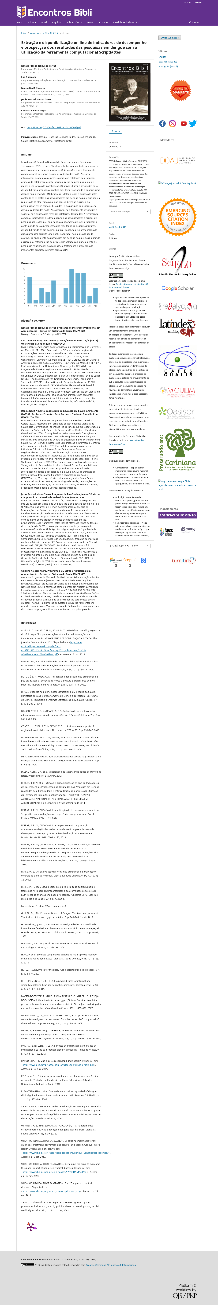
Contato (103, 22)
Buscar (195, 22)
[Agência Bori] (177, 489)
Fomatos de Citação (120, 211)
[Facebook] (162, 126)
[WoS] (177, 235)
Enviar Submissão (170, 37)
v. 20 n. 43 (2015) (51, 32)
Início (19, 22)
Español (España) (167, 61)
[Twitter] (193, 126)
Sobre (30, 22)
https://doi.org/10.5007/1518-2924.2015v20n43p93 (54, 127)
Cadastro (187, 2)
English (162, 56)
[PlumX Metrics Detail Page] (30, 1227)
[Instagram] (172, 126)
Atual (44, 22)
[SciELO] (177, 276)
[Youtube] (183, 126)
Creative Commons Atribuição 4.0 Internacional (111, 1264)
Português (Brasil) (168, 66)
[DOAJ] (177, 166)
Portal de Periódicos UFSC (126, 22)
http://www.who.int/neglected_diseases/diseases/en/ (51, 1191)
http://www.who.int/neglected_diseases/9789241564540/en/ (55, 1171)
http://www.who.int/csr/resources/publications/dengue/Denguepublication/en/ (66, 1152)
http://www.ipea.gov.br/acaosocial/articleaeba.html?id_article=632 (58, 1064)
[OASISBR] (177, 418)
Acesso (90, 22)
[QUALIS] (177, 376)
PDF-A (116, 131)
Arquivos (56, 22)
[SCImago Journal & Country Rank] (177, 183)
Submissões (73, 22)
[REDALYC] (177, 309)
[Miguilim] (177, 398)
